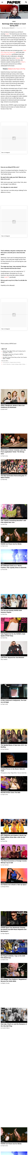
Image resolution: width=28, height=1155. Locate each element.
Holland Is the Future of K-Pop (16, 69)
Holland (3, 54)
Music (14, 21)
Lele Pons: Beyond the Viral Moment (12, 657)
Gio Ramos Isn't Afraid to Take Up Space (14, 884)
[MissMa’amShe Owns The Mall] (14, 782)
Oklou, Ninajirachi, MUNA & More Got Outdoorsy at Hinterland (12, 406)
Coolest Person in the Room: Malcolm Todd (13, 770)
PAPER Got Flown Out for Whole (11, 544)
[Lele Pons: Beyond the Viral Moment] (14, 647)
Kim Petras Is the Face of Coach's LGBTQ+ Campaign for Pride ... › (13, 355)
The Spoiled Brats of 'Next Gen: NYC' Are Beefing (14, 746)
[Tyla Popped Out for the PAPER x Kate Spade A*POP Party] (14, 624)
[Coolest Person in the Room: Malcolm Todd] (14, 759)
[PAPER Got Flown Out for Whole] (14, 534)
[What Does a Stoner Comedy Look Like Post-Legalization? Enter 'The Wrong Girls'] (14, 440)
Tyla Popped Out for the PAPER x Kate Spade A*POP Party (13, 635)
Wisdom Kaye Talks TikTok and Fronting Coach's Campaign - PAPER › (14, 351)
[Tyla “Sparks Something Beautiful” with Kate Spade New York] (14, 510)
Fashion (3, 631)
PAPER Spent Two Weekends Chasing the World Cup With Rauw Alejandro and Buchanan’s (13, 929)
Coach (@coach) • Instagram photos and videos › (12, 362)
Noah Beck (8, 54)
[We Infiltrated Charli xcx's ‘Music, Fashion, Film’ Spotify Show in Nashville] (14, 556)
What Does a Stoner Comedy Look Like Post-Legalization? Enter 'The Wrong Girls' (13, 451)
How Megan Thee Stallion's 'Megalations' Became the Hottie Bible (14, 980)
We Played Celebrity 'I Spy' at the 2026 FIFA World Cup (13, 956)
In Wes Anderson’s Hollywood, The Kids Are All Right (13, 701)
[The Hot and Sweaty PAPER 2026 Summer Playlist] (14, 600)
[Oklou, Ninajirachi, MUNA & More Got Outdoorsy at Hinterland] (14, 395)
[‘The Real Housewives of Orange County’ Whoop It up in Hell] (14, 851)
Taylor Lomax (5, 456)
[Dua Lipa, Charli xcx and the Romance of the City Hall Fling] (14, 1014)
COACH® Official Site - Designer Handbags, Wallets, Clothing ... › (14, 364)
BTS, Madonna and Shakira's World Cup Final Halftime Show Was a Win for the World (13, 837)
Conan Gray (12, 52)
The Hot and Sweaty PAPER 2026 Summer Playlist (11, 611)
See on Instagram (5, 152)
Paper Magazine (5, 933)
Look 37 (6, 277)
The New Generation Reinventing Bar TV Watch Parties (14, 476)
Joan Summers (5, 749)
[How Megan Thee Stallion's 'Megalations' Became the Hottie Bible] (14, 969)
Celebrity (4, 925)
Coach (7, 34)
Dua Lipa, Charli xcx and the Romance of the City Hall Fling (14, 1025)
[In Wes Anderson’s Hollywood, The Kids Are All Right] (14, 690)
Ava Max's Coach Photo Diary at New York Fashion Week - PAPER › (15, 358)
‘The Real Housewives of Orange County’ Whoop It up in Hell (14, 861)
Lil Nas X (22, 62)
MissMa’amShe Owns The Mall (10, 792)
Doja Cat (6, 52)
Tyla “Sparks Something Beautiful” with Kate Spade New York (13, 521)
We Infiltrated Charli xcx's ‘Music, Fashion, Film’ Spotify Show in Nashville (13, 566)
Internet (3, 655)
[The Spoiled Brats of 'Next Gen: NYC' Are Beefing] (14, 735)
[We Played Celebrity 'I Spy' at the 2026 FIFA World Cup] (14, 946)
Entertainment (5, 447)
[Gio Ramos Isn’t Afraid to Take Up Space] (14, 875)
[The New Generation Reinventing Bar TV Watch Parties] (14, 466)
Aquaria (18, 58)
